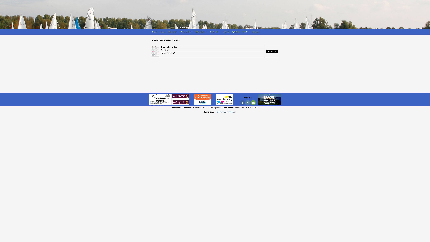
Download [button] (273, 51)
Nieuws (162, 32)
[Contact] (253, 103)
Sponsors (255, 32)
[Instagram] (247, 103)
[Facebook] (242, 103)
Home (154, 32)
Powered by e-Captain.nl (226, 112)
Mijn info (226, 32)
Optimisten (236, 32)
